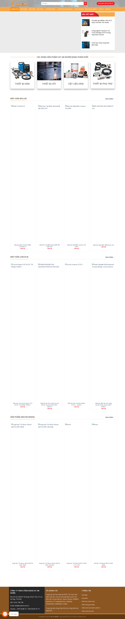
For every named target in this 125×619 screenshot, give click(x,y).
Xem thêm (109, 99)
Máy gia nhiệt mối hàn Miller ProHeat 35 (22, 246)
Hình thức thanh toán (88, 601)
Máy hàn (40, 9)
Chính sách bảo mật (88, 611)
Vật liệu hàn (79, 9)
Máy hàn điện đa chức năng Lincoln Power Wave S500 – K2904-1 (103, 405)
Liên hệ (107, 9)
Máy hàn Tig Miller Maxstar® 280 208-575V (49, 246)
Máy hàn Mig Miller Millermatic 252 (103, 245)
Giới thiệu (23, 9)
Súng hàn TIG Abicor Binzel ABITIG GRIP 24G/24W (49, 564)
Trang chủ (14, 9)
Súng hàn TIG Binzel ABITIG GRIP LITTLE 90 (77, 564)
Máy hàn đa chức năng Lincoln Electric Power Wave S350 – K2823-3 (49, 405)
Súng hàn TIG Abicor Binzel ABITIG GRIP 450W (22, 564)
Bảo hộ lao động (91, 9)
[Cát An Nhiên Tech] (19, 3)
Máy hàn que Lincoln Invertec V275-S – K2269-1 (76, 404)
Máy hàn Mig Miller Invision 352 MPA (76, 246)
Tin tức (101, 9)
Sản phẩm (32, 9)
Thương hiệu (50, 9)
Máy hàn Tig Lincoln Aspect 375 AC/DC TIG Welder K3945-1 (22, 404)
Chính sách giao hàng (88, 604)
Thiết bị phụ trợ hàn (65, 9)
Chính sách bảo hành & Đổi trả (91, 608)
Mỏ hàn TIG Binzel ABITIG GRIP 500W (103, 564)
